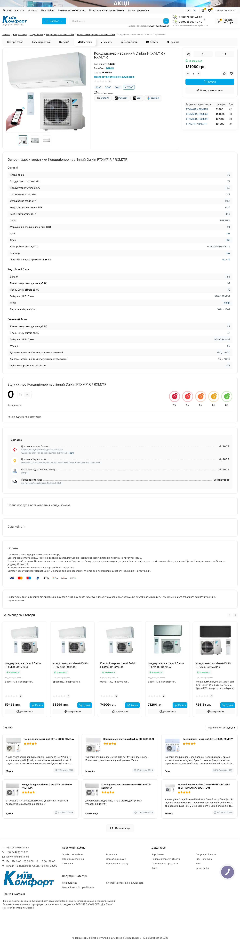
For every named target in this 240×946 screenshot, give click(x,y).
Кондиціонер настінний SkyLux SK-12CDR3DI (128, 739)
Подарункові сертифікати (166, 859)
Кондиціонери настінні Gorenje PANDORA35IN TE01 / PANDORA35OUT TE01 (204, 786)
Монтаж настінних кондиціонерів (124, 882)
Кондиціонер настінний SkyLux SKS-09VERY (208, 739)
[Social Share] (188, 54)
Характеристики (41, 42)
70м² (130, 87)
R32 (228, 240)
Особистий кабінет (226, 10)
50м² (108, 87)
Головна (6, 10)
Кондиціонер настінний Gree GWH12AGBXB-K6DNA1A (47, 786)
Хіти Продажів (204, 859)
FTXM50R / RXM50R (197, 114)
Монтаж (107, 42)
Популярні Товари (206, 854)
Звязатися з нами (116, 859)
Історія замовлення (73, 859)
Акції (154, 868)
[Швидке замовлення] (21, 660)
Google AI (154, 98)
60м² (117, 87)
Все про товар (15, 42)
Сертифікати (130, 42)
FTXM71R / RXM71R (196, 123)
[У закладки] (28, 660)
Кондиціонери (69, 882)
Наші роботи (47, 10)
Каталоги (32, 10)
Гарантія (174, 42)
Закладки (67, 863)
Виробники (158, 854)
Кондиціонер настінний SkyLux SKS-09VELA (49, 739)
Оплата (153, 42)
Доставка (86, 42)
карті (71, 453)
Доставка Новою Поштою (35, 446)
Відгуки (64, 41)
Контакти (19, 10)
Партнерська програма (165, 863)
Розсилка (111, 854)
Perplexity (123, 98)
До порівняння (26, 711)
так (228, 233)
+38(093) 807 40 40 (189, 21)
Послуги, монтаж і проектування (106, 10)
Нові (198, 863)
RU (195, 10)
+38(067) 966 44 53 (189, 17)
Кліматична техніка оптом (71, 10)
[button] (229, 615)
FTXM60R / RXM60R (197, 118)
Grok (138, 98)
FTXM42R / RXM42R (197, 109)
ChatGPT (104, 98)
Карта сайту (202, 868)
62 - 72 (226, 259)
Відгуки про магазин (138, 10)
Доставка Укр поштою (33, 459)
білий (227, 302)
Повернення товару (117, 863)
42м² (98, 87)
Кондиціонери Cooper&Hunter (78, 887)
